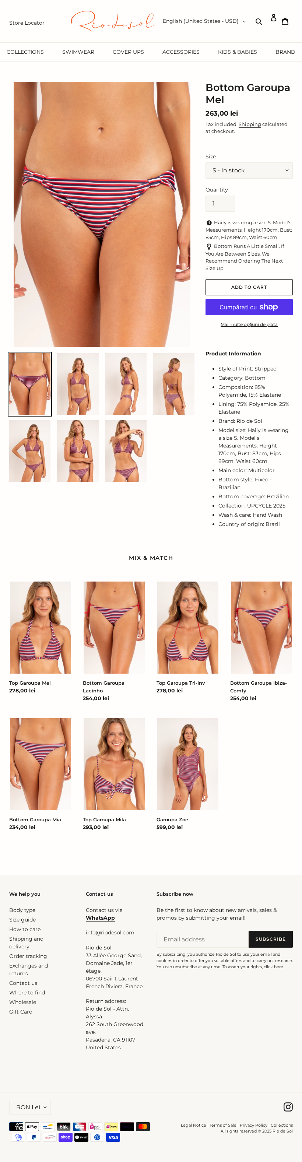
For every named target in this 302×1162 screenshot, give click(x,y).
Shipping (250, 124)
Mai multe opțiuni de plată (249, 324)
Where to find (27, 992)
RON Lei (28, 1107)
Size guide (22, 919)
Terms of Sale (223, 1125)
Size (211, 156)
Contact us (23, 983)
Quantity (217, 189)
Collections (282, 1125)
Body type (22, 910)
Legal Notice (193, 1125)
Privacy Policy (254, 1125)
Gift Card (20, 1011)
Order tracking (28, 956)
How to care (25, 929)
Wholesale (22, 1002)
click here (273, 966)
